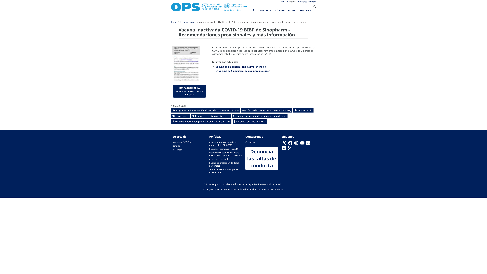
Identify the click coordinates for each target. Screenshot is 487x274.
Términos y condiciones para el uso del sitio (224, 171)
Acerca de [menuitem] (305, 10)
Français (312, 1)
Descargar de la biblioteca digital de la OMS (189, 91)
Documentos (187, 21)
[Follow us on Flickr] (284, 149)
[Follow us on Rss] (289, 149)
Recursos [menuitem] (279, 10)
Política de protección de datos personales (224, 164)
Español (292, 1)
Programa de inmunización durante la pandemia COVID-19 (207, 110)
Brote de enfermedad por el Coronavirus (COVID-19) (202, 121)
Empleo (176, 145)
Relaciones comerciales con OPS (224, 149)
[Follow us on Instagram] (296, 143)
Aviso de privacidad (218, 159)
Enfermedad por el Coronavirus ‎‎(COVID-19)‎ (268, 110)
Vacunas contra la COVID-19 (251, 121)
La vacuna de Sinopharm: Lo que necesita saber (243, 70)
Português (302, 1)
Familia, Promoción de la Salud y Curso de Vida (260, 115)
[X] (284, 143)
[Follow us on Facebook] (290, 143)
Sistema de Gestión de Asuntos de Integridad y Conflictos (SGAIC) (225, 154)
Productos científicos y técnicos (212, 115)
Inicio (174, 21)
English (284, 1)
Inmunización (305, 110)
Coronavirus (182, 115)
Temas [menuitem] (261, 10)
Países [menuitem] (269, 10)
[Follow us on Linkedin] (308, 143)
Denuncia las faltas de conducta (261, 158)
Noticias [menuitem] (292, 10)
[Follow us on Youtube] (302, 143)
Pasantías (177, 149)
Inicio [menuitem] (253, 10)
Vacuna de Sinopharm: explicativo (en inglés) (241, 66)
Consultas (250, 142)
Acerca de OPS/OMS (183, 142)
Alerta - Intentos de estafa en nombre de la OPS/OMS (223, 144)
